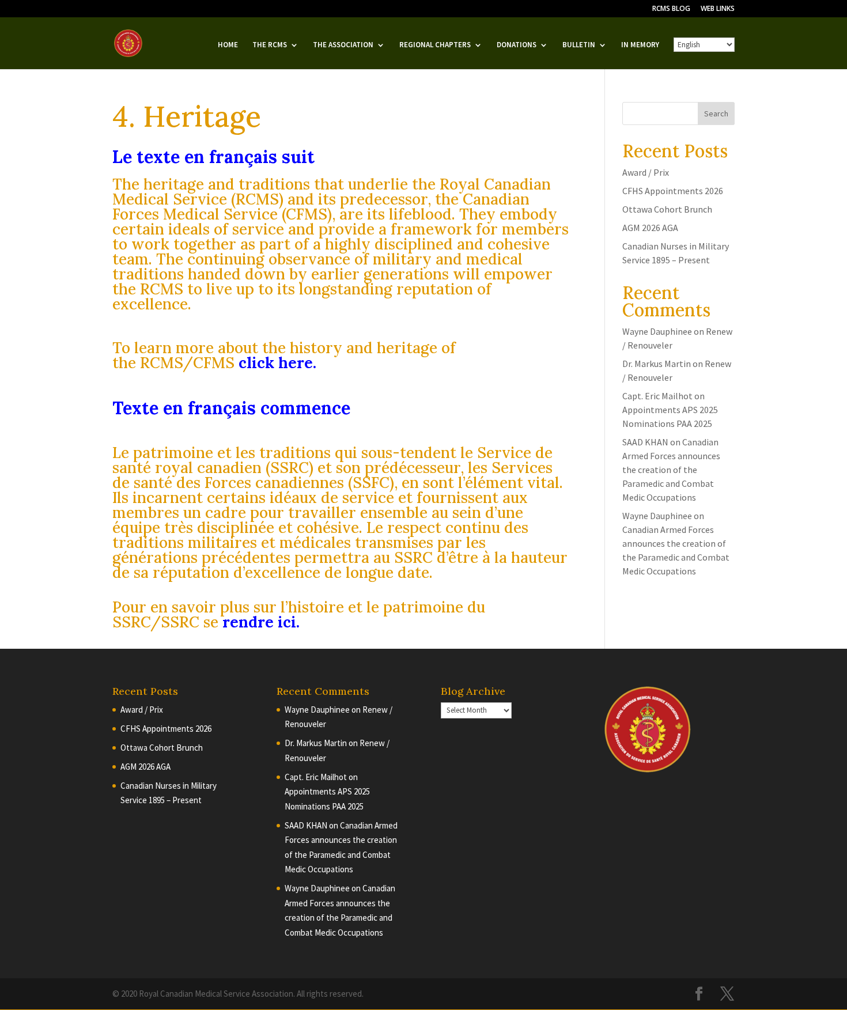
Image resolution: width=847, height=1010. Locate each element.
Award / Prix (645, 172)
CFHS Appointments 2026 (672, 190)
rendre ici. (261, 621)
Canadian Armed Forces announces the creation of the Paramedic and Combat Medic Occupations (671, 469)
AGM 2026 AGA (650, 227)
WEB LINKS (718, 9)
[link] (276, 362)
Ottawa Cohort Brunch (667, 209)
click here (276, 362)
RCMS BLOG (671, 9)
